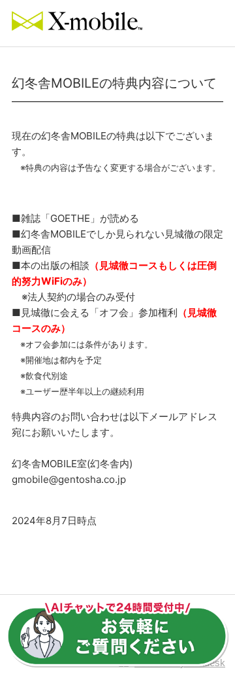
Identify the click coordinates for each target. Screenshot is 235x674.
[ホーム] (77, 27)
